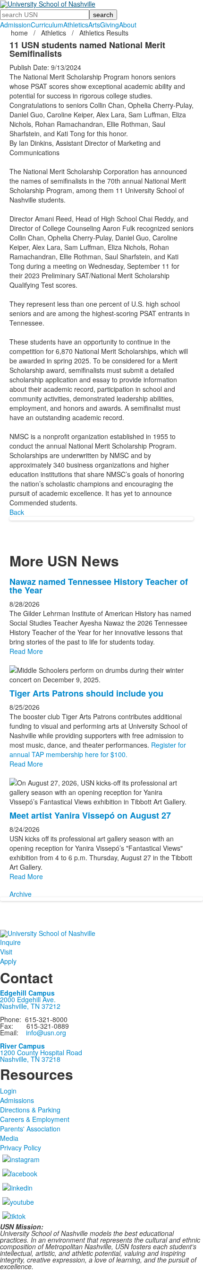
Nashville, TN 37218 (30, 1059)
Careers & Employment (34, 1119)
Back (16, 512)
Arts (94, 24)
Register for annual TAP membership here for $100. (97, 749)
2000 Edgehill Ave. (28, 999)
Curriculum (47, 24)
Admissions (17, 1100)
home (20, 32)
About (127, 24)
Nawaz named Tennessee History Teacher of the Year (98, 585)
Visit (6, 951)
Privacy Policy (20, 1147)
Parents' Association (30, 1128)
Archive (20, 894)
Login (8, 1090)
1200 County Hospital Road (41, 1052)
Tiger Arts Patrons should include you (86, 693)
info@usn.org (46, 1032)
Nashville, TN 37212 (30, 1006)
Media (9, 1138)
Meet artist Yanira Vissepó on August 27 (90, 815)
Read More (26, 651)
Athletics (75, 24)
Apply (8, 961)
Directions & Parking (30, 1109)
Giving (109, 24)
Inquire (10, 942)
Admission (15, 24)
